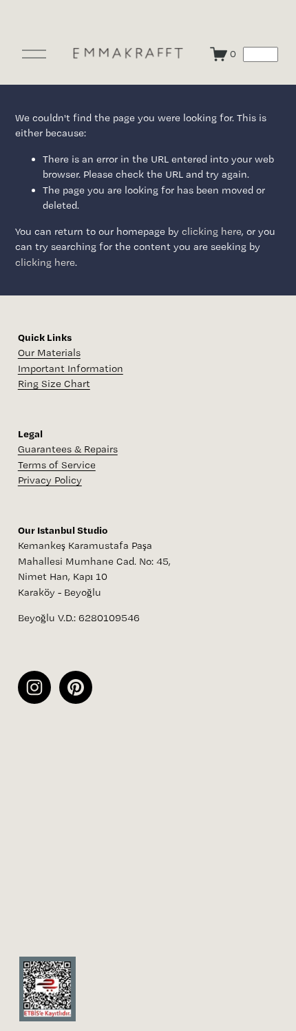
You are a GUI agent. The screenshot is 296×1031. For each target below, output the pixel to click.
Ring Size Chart (54, 383)
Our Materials (49, 352)
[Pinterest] (75, 687)
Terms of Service (57, 465)
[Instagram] (34, 687)
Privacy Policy (50, 480)
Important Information (70, 368)
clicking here (212, 231)
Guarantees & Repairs (68, 449)
